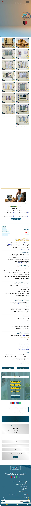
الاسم (15, 441)
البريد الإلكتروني (15, 445)
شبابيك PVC (26, 242)
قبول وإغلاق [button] (3, 501)
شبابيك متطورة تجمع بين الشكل (22, 303)
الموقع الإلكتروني (15, 449)
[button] (2, 1)
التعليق (15, 432)
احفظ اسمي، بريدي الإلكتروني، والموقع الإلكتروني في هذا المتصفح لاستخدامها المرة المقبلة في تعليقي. (15, 454)
